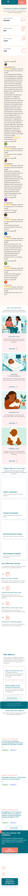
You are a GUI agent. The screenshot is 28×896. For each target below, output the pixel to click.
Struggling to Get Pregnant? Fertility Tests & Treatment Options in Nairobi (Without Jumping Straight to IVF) (11, 814)
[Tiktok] (21, 888)
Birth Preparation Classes (12, 534)
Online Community (10, 492)
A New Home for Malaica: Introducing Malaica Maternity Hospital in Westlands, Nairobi (12, 742)
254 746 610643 (10, 868)
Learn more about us (12, 698)
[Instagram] (7, 888)
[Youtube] (11, 888)
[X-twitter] (18, 888)
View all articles (14, 827)
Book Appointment (22, 2)
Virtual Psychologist (10, 513)
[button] (3, 2)
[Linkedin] (14, 888)
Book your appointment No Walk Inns (9, 881)
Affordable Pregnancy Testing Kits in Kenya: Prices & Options (14, 778)
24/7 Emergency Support (12, 553)
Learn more (12, 348)
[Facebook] (4, 888)
